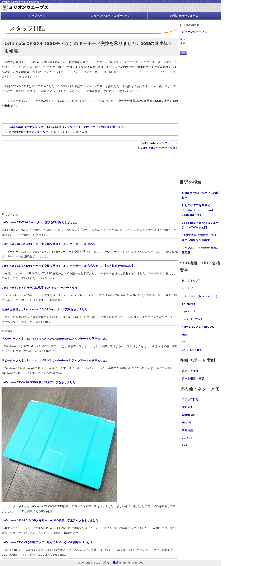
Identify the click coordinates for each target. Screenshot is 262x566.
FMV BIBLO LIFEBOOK (198, 326)
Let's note (147, 147)
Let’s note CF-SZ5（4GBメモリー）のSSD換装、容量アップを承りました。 (51, 520)
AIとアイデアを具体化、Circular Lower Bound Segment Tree (197, 210)
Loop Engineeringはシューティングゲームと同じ (200, 225)
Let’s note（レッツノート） (200, 296)
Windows (188, 414)
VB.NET (187, 437)
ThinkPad (188, 303)
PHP (184, 445)
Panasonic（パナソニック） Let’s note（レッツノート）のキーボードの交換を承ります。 (68, 126)
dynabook (189, 311)
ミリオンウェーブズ (194, 31)
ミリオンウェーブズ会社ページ (110, 15)
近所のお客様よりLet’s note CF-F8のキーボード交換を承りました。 (46, 309)
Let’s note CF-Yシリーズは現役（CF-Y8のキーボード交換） (41, 287)
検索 (182, 43)
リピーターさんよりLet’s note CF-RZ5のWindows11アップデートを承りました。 (55, 338)
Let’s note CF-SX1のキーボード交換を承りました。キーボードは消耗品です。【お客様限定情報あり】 (68, 265)
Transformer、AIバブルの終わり (200, 195)
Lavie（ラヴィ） (193, 319)
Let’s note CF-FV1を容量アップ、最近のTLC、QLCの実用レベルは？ (47, 542)
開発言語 (187, 430)
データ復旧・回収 (193, 378)
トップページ (37, 15)
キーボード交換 (165, 147)
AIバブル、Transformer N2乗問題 (200, 250)
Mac (184, 334)
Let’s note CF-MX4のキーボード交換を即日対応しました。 (40, 222)
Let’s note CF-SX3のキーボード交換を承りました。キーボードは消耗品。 (50, 243)
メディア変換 (190, 370)
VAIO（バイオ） (192, 349)
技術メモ (187, 407)
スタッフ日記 (190, 399)
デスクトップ (190, 280)
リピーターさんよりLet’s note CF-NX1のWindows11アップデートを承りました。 (55, 360)
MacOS (187, 422)
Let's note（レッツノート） (159, 142)
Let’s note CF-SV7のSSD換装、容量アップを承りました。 (40, 382)
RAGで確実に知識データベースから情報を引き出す (200, 237)
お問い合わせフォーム (31, 131)
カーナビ (187, 288)
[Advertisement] (90, 182)
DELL (185, 342)
